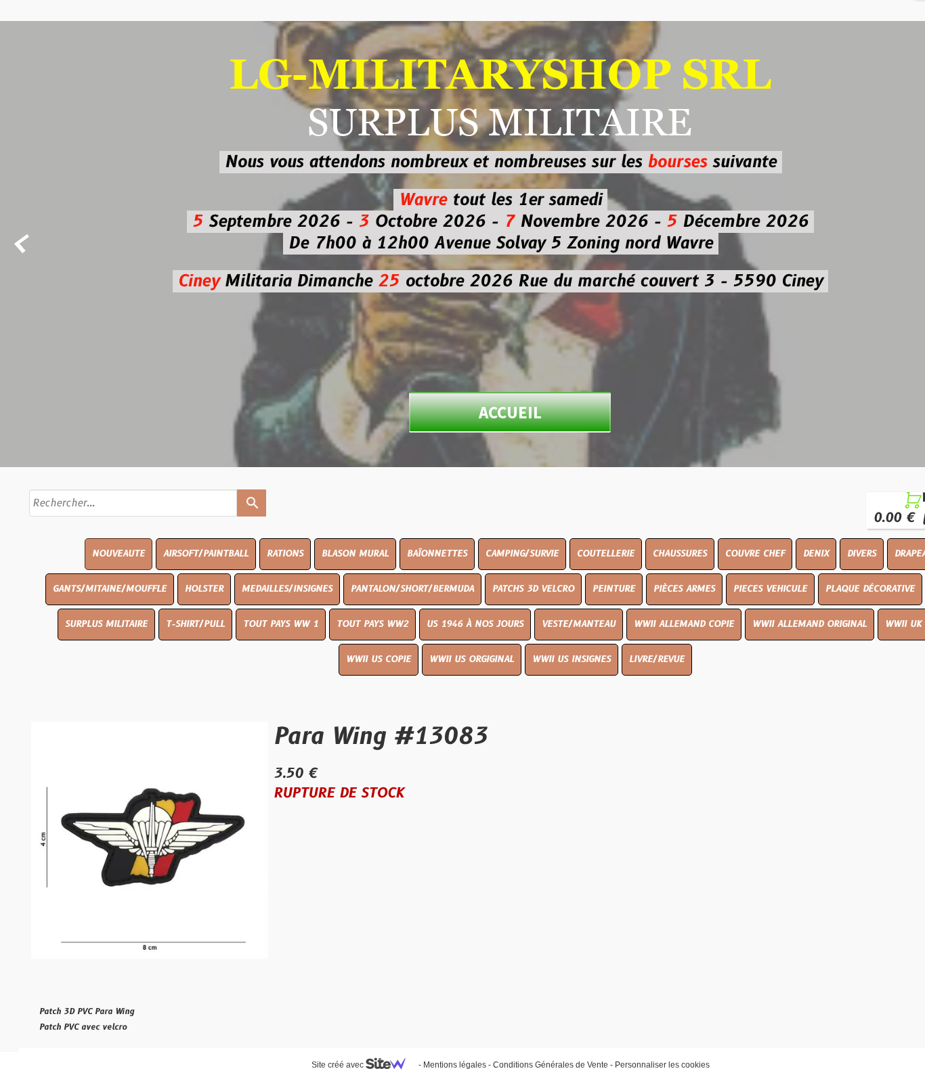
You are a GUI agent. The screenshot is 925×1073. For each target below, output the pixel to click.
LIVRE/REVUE (657, 659)
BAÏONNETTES (437, 554)
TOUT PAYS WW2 (372, 624)
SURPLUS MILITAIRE (106, 624)
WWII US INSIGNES (571, 659)
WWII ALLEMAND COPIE (684, 624)
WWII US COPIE (378, 659)
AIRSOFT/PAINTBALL (206, 554)
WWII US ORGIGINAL (471, 659)
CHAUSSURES (680, 554)
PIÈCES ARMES (684, 589)
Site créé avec (338, 1065)
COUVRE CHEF (755, 554)
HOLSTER (204, 589)
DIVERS (861, 554)
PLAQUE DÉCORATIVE (870, 589)
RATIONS (285, 554)
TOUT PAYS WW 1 (280, 624)
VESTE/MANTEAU (579, 624)
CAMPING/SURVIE (522, 554)
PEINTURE (614, 589)
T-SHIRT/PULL (195, 624)
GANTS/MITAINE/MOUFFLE (110, 589)
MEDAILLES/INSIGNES (287, 589)
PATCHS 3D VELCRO (533, 589)
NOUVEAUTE (118, 554)
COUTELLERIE (605, 554)
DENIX (816, 554)
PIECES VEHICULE (770, 589)
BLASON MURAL (355, 554)
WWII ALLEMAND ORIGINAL (809, 624)
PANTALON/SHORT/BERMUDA (412, 589)
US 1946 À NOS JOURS (475, 624)
